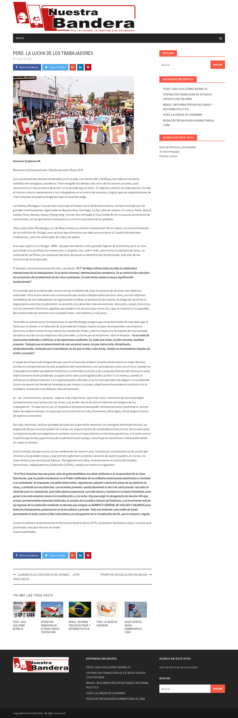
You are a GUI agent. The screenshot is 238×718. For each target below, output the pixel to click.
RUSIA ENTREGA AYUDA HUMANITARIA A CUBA (115, 699)
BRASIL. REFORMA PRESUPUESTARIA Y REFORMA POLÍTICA (79, 625)
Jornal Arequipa (169, 151)
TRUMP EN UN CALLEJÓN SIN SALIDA (123, 574)
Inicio (20, 38)
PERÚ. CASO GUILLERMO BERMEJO (19, 625)
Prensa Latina (168, 156)
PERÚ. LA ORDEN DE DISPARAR (182, 115)
